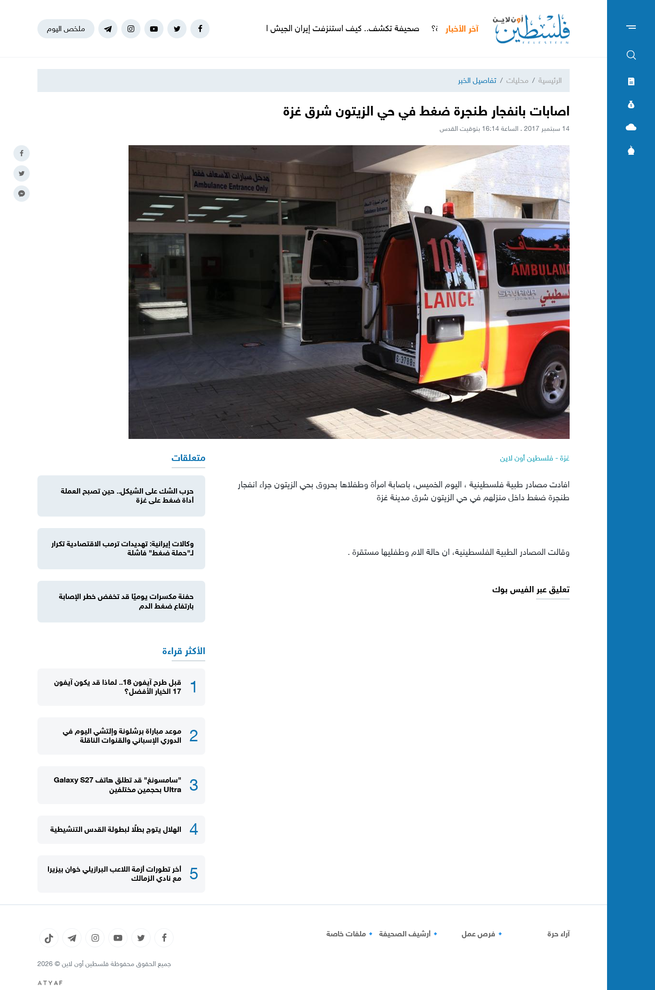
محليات (517, 80)
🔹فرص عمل (483, 934)
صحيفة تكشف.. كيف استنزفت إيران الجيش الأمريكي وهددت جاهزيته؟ (332, 28)
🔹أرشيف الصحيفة (409, 934)
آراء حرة (559, 934)
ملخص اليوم (66, 28)
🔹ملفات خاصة (351, 934)
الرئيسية (550, 80)
